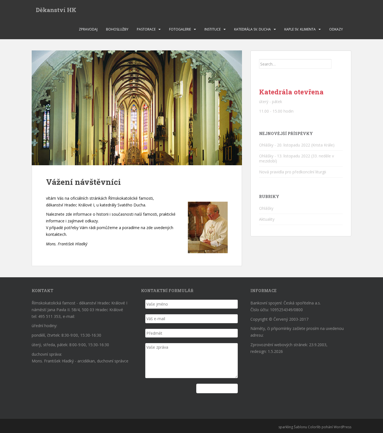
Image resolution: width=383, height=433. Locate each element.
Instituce (212, 29)
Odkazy (336, 29)
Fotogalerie (180, 29)
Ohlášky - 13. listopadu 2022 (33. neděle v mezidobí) (296, 158)
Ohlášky (266, 208)
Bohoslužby (117, 29)
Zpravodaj (88, 29)
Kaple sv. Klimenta (300, 29)
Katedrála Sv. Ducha (252, 29)
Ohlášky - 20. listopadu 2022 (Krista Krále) (296, 145)
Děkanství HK (56, 9)
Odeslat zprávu (217, 388)
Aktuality (266, 219)
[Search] (337, 64)
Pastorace (146, 29)
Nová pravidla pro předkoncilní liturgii (292, 171)
